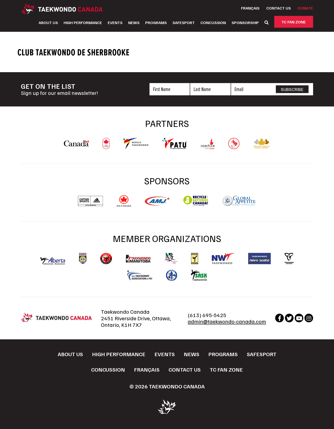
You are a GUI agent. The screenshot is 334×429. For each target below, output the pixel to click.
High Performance (83, 22)
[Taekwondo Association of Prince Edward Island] (139, 275)
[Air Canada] (124, 204)
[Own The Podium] (261, 146)
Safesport (183, 22)
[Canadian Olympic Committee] (106, 146)
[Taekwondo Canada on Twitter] (289, 318)
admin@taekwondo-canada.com (227, 321)
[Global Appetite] (239, 204)
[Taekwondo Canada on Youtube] (299, 318)
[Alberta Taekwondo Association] (52, 262)
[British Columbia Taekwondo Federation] (83, 258)
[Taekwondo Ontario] (289, 258)
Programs (156, 22)
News (134, 22)
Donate (305, 8)
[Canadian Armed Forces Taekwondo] (106, 258)
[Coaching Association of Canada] (208, 146)
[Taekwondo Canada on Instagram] (308, 318)
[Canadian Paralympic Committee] (233, 146)
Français (250, 8)
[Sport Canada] (76, 144)
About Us (48, 22)
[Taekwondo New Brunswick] (170, 258)
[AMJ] (157, 203)
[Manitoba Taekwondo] (138, 259)
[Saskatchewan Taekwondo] (199, 275)
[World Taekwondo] (135, 146)
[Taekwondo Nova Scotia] (259, 258)
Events (115, 22)
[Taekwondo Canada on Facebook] (279, 318)
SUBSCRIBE (292, 89)
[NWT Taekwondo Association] (223, 258)
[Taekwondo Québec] (171, 275)
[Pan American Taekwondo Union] (174, 146)
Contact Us (278, 8)
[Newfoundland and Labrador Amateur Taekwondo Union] (194, 258)
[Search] (266, 22)
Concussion (213, 22)
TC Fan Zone (294, 21)
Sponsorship (245, 22)
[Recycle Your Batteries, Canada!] (195, 204)
